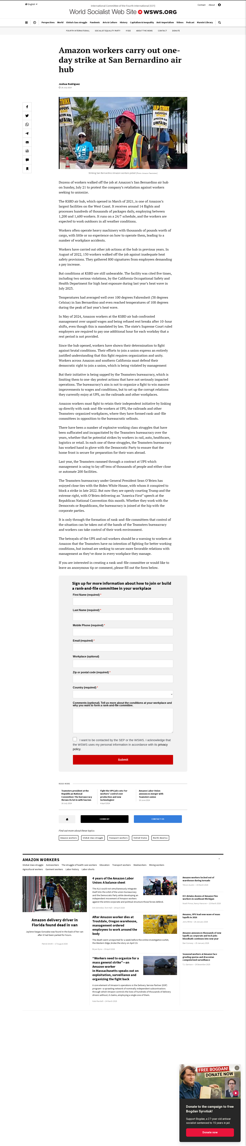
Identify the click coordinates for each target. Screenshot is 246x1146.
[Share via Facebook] (27, 106)
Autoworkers (52, 864)
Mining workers (156, 864)
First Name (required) (86, 595)
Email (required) (83, 640)
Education (105, 864)
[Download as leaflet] (27, 151)
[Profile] (219, 5)
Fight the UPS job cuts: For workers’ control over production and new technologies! (113, 795)
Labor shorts (88, 869)
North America (160, 838)
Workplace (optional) (86, 656)
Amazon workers (68, 838)
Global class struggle (93, 838)
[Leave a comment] (27, 159)
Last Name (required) (86, 610)
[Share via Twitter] (27, 115)
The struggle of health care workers (79, 864)
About (212, 4)
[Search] (220, 24)
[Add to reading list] (27, 168)
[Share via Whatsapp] (27, 124)
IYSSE (128, 30)
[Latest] (35, 24)
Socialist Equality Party (107, 30)
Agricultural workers (33, 869)
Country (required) (84, 687)
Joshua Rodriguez (69, 84)
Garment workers (54, 869)
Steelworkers (139, 864)
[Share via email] (27, 142)
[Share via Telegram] (27, 133)
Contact (202, 4)
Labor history (72, 869)
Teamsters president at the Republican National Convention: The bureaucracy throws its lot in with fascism (76, 795)
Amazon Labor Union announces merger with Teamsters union (151, 793)
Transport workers (118, 838)
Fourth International (78, 30)
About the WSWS (144, 30)
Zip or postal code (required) (91, 672)
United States (140, 838)
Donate (176, 30)
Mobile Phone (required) (88, 625)
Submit (123, 759)
